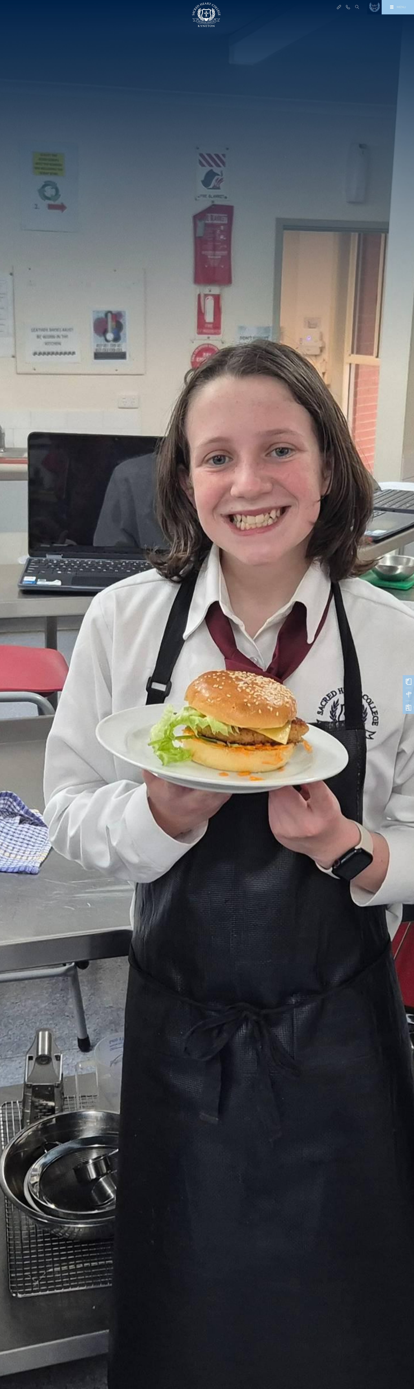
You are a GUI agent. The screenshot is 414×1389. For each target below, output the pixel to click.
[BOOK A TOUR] (408, 694)
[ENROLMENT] (408, 681)
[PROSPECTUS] (408, 707)
